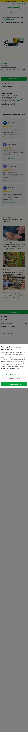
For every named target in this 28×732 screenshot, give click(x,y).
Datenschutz (4, 374)
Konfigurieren (17, 374)
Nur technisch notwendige (14, 378)
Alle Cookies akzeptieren (14, 384)
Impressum (10, 374)
